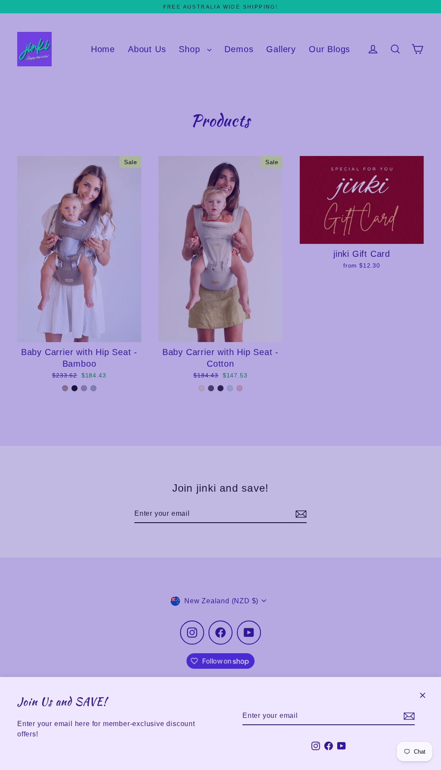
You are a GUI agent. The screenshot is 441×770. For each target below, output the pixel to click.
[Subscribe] (408, 716)
